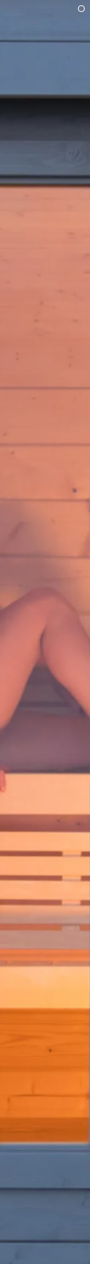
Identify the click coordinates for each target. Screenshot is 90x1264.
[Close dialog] (81, 9)
